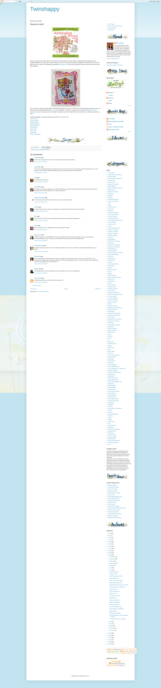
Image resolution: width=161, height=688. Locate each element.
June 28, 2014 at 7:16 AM (40, 172)
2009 (109, 641)
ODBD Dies (111, 323)
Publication (111, 342)
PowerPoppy (41, 149)
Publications (111, 29)
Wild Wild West (112, 438)
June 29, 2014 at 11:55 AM (41, 251)
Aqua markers (111, 182)
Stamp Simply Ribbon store (115, 381)
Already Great (111, 180)
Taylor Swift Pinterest (113, 399)
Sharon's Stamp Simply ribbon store (117, 508)
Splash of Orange (113, 571)
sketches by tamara (113, 370)
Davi (35, 216)
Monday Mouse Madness (114, 313)
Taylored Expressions (113, 400)
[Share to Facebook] (48, 147)
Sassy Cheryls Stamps (113, 355)
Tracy (35, 225)
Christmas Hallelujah (113, 212)
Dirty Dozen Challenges (114, 245)
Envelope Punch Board (114, 247)
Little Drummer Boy (113, 300)
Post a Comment (36, 285)
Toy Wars (110, 416)
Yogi (35, 177)
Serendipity (111, 359)
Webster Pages (112, 431)
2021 (109, 539)
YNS (109, 444)
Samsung (110, 353)
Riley (109, 349)
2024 (109, 533)
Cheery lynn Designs (113, 487)
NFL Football (111, 317)
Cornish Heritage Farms (114, 228)
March (111, 626)
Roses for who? (113, 574)
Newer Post (33, 289)
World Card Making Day (114, 440)
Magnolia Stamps (112, 302)
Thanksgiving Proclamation (115, 408)
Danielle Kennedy (35, 124)
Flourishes (110, 256)
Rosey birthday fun (114, 578)
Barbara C (111, 92)
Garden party (111, 265)
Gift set (109, 271)
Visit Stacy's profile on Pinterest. (115, 65)
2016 (109, 550)
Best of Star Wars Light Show (115, 188)
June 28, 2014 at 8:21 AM (40, 182)
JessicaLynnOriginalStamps (115, 294)
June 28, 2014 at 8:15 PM (40, 240)
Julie (110, 124)
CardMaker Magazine (113, 199)
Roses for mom (113, 593)
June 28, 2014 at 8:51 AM (40, 192)
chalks (109, 205)
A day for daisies (112, 176)
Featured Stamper (112, 250)
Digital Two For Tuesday (114, 241)
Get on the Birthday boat (115, 606)
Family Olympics (112, 248)
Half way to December (115, 613)
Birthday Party (111, 190)
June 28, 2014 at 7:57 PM (40, 229)
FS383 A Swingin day (114, 602)
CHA (109, 203)
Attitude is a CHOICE (113, 184)
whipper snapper (112, 437)
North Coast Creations (113, 321)
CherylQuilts (37, 187)
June (111, 570)
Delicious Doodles (112, 235)
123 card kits (111, 172)
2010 (109, 639)
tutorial (109, 418)
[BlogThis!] (44, 147)
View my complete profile (113, 58)
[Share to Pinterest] (49, 147)
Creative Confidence (113, 231)
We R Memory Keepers (114, 429)
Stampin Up (111, 383)
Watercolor (110, 427)
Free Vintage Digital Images (115, 496)
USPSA (110, 419)
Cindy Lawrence (34, 122)
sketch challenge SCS (113, 366)
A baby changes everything (115, 174)
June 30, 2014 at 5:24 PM (40, 273)
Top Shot (110, 412)
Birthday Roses (113, 611)
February (112, 628)
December (112, 556)
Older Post (98, 289)
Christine (111, 98)
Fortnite (110, 262)
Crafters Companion (113, 229)
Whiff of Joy (111, 433)
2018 (109, 546)
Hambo (110, 283)
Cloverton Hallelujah (113, 218)
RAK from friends (112, 343)
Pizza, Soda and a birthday (116, 580)
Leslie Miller (33, 132)
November (112, 559)
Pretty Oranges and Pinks (115, 576)
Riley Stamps (111, 351)
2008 (109, 644)
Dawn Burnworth (34, 125)
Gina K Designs (112, 275)
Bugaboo (110, 195)
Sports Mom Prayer (113, 378)
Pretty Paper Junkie (114, 129)
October (112, 561)
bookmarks (111, 193)
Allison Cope (33, 118)
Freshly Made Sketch (113, 264)
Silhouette (110, 362)
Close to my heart (112, 216)
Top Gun (110, 410)
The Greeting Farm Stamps (115, 513)
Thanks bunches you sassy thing (117, 619)
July (111, 567)
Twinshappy (44, 9)
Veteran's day (111, 421)
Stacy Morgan (120, 43)
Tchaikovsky (111, 402)
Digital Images (111, 239)
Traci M (36, 207)
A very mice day (113, 589)
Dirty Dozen (111, 243)
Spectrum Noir (111, 374)
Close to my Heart (112, 489)
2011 (109, 637)
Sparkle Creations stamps (114, 372)
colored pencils (112, 224)
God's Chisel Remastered (114, 277)
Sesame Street (111, 361)
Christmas (110, 210)
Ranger (110, 345)
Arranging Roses (63, 64)
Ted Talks (110, 406)
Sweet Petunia (111, 393)
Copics (36, 149)
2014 (109, 555)
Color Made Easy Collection (115, 220)
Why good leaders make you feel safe (118, 585)
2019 (109, 544)
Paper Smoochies (112, 328)
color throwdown (112, 222)
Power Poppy (111, 504)
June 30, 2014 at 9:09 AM (40, 263)
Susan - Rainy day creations (116, 127)
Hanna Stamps (112, 285)
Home (65, 289)
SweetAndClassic (112, 395)
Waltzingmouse (112, 425)
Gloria (110, 103)
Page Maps (111, 326)
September (112, 563)
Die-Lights (110, 237)
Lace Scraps (54, 110)
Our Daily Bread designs (114, 324)
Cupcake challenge (113, 233)
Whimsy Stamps (112, 435)
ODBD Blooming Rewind (115, 582)
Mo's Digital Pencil (112, 309)
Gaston (110, 267)
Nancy (110, 100)
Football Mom (111, 260)
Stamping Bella (112, 385)
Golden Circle (111, 279)
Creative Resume (112, 28)
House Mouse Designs (114, 498)
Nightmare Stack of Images (115, 319)
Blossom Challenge (113, 191)
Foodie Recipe (111, 258)
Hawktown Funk (112, 286)
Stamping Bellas (112, 387)
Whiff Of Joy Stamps (113, 515)
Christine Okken (34, 120)
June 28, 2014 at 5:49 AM (40, 162)
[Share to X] (46, 147)
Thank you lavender (114, 604)
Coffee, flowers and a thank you (117, 587)
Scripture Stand (112, 357)
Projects (110, 336)
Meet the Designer (112, 305)
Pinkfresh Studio (112, 502)
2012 (109, 635)
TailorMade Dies (112, 397)
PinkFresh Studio (112, 330)
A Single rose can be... (115, 595)
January (112, 630)
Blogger (87, 676)
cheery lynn (111, 209)
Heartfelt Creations (112, 288)
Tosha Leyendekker (35, 134)
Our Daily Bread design (114, 500)
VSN (109, 423)
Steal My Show (112, 389)
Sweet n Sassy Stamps (114, 391)
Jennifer (111, 95)
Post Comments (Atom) (43, 291)
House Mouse (111, 290)
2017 (109, 548)
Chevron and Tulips (114, 591)
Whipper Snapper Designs (114, 517)
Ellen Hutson (111, 494)
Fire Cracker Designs (113, 254)
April (111, 623)
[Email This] (42, 147)
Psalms (110, 338)
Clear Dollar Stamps (113, 214)
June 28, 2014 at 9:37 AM (40, 202)
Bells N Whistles (112, 186)
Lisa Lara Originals (113, 298)
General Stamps (112, 269)
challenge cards (112, 207)
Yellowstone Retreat (113, 442)
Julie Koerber (33, 127)
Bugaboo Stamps (112, 485)
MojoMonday (111, 311)
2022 (109, 537)
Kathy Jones (33, 129)
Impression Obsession (113, 292)
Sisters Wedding (112, 364)
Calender (110, 197)
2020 (109, 542)
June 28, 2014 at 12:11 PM (41, 220)
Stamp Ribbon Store (113, 380)
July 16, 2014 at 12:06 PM (40, 282)
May (111, 621)
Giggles (110, 273)
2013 (109, 633)
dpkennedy (37, 268)
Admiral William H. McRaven (116, 608)
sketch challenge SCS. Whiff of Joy (117, 368)
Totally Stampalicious (113, 414)
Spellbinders (47, 149)
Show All (129, 105)
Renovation (111, 347)
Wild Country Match (114, 600)
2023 (109, 535)
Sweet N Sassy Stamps (114, 510)
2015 (109, 552)
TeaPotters (110, 404)
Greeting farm (111, 281)
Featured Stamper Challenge (115, 252)
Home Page (111, 24)
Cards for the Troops (113, 201)
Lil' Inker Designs (112, 296)
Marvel (109, 304)
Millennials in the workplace (115, 307)
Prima (109, 334)
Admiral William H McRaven (115, 178)
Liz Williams (37, 157)
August (111, 565)
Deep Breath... (113, 598)
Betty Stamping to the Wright (116, 121)
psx (109, 340)
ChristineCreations (39, 197)
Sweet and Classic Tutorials (115, 26)
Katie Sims (33, 131)
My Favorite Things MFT (114, 315)
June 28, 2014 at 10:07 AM (41, 211)
